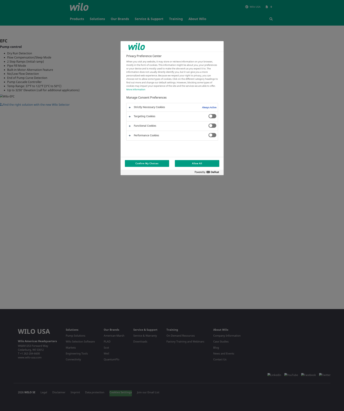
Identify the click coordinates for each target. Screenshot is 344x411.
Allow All (197, 163)
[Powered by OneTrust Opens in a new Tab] (208, 173)
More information (135, 89)
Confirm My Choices (147, 163)
